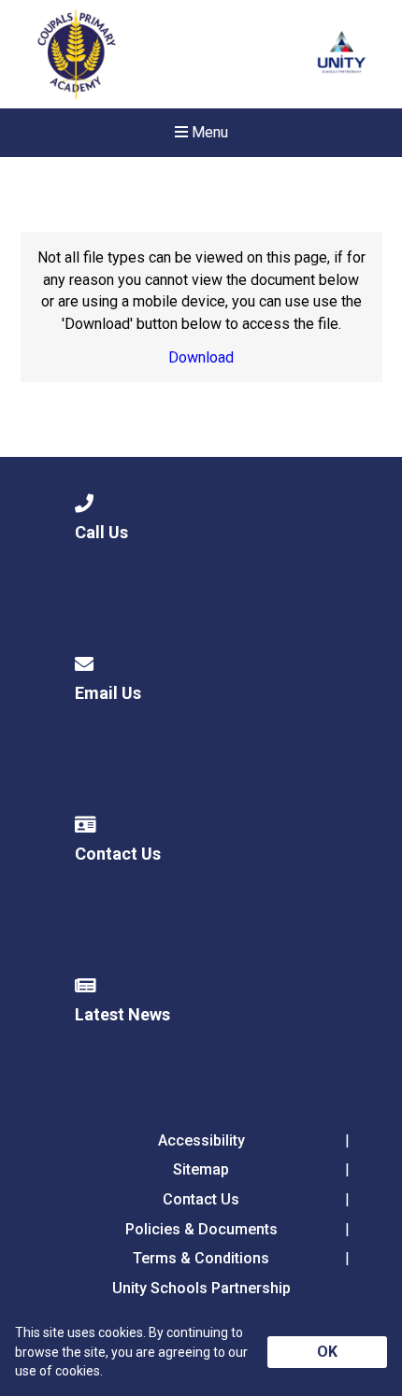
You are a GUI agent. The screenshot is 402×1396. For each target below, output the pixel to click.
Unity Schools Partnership (201, 1288)
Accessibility (201, 1140)
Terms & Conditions (201, 1258)
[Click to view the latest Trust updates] (341, 54)
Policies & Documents (201, 1229)
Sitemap (201, 1169)
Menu (208, 132)
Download (201, 357)
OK (327, 1351)
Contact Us (201, 1199)
